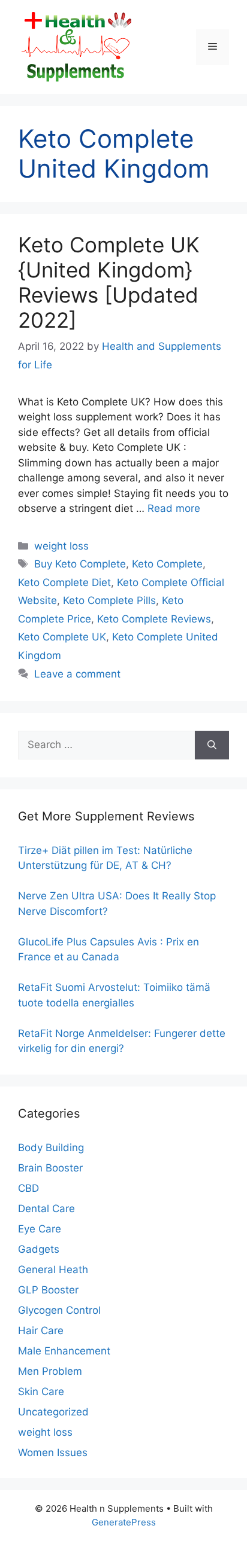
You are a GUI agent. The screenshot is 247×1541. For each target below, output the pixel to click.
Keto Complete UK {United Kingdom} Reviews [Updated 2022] (109, 282)
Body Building (51, 1148)
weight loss (61, 546)
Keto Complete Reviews (154, 619)
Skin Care (41, 1391)
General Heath (53, 1269)
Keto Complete (167, 564)
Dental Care (46, 1209)
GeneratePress (124, 1522)
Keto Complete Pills (109, 600)
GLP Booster (48, 1290)
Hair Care (41, 1330)
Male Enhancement (64, 1351)
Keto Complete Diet (64, 582)
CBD (28, 1188)
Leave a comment (77, 674)
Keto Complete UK (62, 637)
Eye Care (39, 1229)
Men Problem (50, 1371)
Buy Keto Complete (80, 564)
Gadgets (38, 1249)
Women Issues (53, 1452)
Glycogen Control (59, 1310)
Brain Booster (50, 1168)
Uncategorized (53, 1412)
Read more (173, 508)
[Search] (212, 745)
